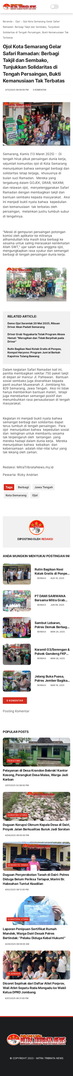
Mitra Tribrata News (49, 1058)
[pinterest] (28, 507)
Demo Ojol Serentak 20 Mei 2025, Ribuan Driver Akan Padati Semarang (33, 325)
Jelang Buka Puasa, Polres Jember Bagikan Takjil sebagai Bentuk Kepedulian (52, 679)
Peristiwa (14, 760)
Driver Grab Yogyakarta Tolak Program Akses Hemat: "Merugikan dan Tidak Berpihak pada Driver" (36, 338)
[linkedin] (36, 507)
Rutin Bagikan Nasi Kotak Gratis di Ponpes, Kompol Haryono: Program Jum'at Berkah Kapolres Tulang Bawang (34, 352)
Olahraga (14, 973)
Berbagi (23, 487)
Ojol (17, 21)
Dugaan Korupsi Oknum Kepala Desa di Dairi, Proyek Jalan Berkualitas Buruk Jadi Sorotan (36, 827)
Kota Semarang (16, 495)
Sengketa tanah (18, 865)
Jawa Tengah (43, 487)
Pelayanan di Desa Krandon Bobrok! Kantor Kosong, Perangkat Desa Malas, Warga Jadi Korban (35, 775)
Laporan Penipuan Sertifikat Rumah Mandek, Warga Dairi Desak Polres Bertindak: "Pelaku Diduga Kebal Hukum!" (34, 933)
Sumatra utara (17, 815)
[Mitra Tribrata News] (19, 9)
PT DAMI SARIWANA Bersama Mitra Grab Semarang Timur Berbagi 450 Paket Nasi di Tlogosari (50, 598)
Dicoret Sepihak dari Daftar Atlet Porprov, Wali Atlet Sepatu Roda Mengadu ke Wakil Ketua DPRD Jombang (34, 988)
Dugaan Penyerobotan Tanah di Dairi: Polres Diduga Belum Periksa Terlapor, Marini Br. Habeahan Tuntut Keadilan (36, 879)
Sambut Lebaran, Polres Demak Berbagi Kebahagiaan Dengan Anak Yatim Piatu (51, 625)
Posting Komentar (16, 711)
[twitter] (13, 507)
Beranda (7, 21)
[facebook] (6, 507)
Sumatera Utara (18, 919)
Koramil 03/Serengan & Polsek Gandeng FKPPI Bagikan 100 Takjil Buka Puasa (52, 652)
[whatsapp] (21, 507)
